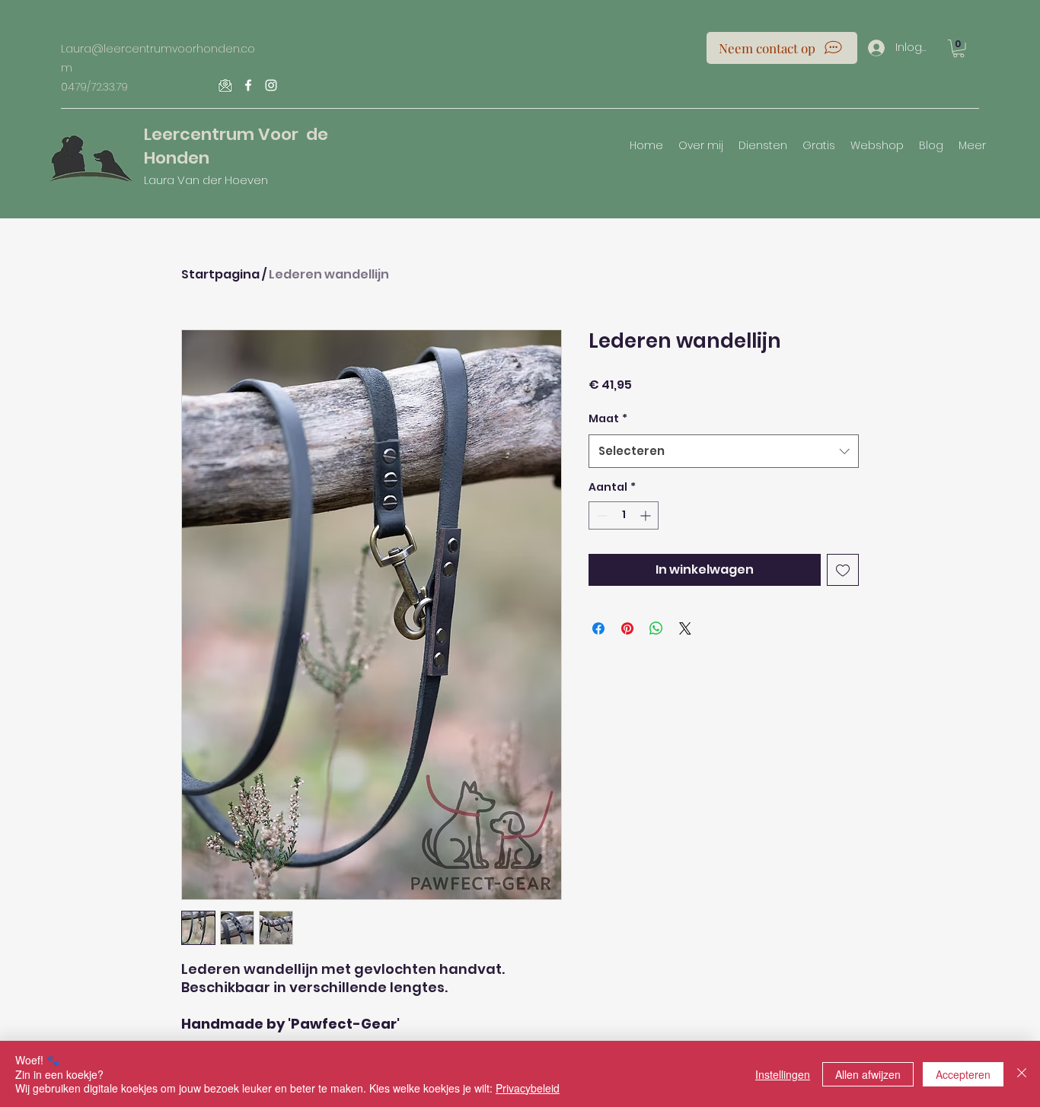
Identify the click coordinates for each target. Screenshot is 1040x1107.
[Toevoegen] (843, 570)
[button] (958, 49)
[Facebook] (248, 85)
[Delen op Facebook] (598, 628)
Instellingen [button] (782, 1074)
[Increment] (646, 515)
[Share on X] (685, 628)
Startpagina (220, 274)
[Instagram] (271, 85)
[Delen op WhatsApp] (656, 628)
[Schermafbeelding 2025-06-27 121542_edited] (225, 85)
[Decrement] (600, 515)
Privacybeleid (528, 1088)
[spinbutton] (623, 515)
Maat (608, 418)
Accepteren (963, 1074)
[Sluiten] (1022, 1074)
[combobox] (724, 451)
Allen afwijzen (868, 1074)
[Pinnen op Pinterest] (627, 628)
